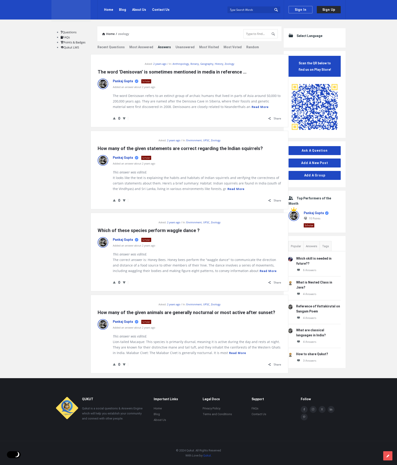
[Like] (114, 118)
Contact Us (161, 9)
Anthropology (181, 63)
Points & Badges (74, 42)
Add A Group (314, 175)
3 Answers (309, 361)
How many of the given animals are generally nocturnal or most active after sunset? (186, 312)
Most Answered (141, 47)
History (219, 63)
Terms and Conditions (217, 414)
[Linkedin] (331, 409)
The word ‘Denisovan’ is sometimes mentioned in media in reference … (172, 72)
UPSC (206, 140)
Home (108, 9)
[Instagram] (313, 409)
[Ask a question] (387, 455)
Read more (260, 107)
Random (252, 47)
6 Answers (309, 270)
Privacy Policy (211, 408)
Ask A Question (314, 150)
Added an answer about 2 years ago (134, 87)
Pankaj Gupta (123, 81)
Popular (296, 246)
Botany (194, 63)
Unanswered (185, 47)
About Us (139, 9)
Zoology (229, 63)
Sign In (300, 9)
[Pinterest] (304, 417)
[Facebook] (304, 409)
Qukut (207, 455)
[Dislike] (124, 118)
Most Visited (209, 47)
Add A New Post (314, 163)
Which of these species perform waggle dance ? (149, 230)
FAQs (66, 37)
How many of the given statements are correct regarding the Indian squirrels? (180, 148)
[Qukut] (74, 10)
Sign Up (328, 9)
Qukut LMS (71, 47)
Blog (122, 9)
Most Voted (233, 47)
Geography (206, 63)
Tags (325, 246)
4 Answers (309, 294)
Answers (164, 47)
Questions (69, 32)
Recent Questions (111, 47)
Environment (194, 140)
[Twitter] (322, 409)
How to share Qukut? (312, 354)
